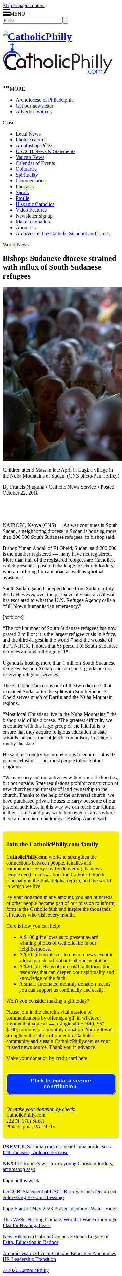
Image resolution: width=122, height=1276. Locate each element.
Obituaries (26, 169)
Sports (22, 192)
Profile (22, 198)
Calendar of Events (35, 163)
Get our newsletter (34, 105)
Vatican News (30, 157)
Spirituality (27, 175)
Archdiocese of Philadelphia (45, 100)
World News (16, 244)
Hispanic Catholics (35, 204)
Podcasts (25, 186)
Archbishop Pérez (34, 145)
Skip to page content (24, 5)
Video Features (31, 210)
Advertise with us (34, 111)
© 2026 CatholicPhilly (26, 1270)
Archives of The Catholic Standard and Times (63, 233)
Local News (28, 133)
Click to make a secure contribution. (61, 1083)
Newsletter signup (34, 216)
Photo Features (31, 139)
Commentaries (30, 180)
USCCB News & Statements (45, 151)
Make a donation (33, 221)
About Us (26, 227)
